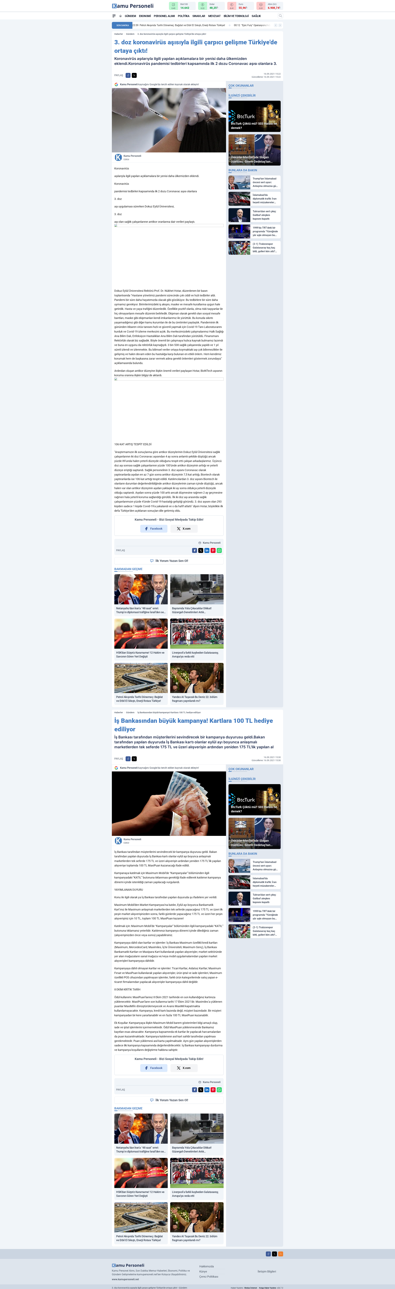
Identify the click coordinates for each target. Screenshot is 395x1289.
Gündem (130, 16)
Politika (183, 16)
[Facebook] (268, 1253)
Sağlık (256, 16)
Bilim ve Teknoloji (236, 16)
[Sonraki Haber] (280, 25)
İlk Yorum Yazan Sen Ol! (172, 561)
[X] (274, 1253)
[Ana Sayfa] (120, 15)
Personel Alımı (164, 16)
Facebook (156, 528)
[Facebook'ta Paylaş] (128, 75)
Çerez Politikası (208, 1276)
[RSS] (280, 1253)
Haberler (118, 34)
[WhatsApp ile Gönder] (219, 550)
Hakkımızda (206, 1266)
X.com (187, 528)
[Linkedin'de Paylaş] (206, 550)
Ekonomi (145, 16)
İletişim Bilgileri (267, 1271)
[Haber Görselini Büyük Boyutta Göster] (169, 120)
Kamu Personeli (132, 157)
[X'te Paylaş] (134, 75)
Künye (203, 1271)
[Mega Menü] (114, 15)
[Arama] (280, 15)
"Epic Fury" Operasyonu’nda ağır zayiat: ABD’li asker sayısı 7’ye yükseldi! (177, 25)
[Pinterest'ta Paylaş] (213, 550)
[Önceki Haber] (276, 25)
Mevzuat (214, 16)
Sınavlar (198, 16)
